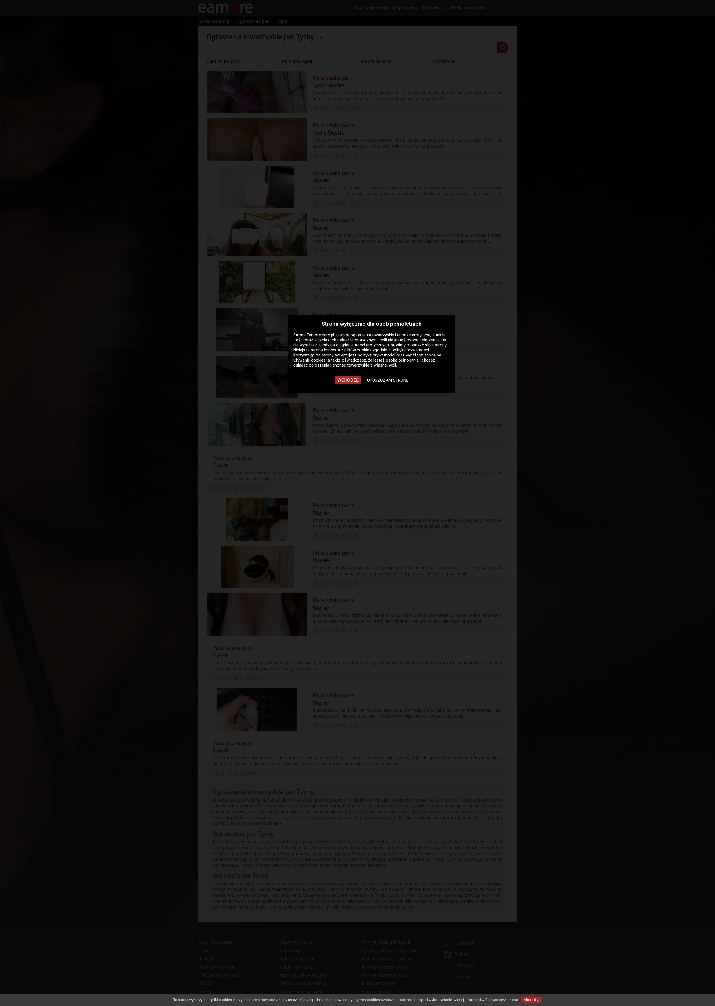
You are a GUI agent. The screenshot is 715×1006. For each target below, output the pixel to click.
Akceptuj (532, 999)
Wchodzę (348, 380)
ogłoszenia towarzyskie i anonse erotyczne (390, 334)
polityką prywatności (410, 350)
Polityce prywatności (502, 1000)
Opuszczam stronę (388, 380)
